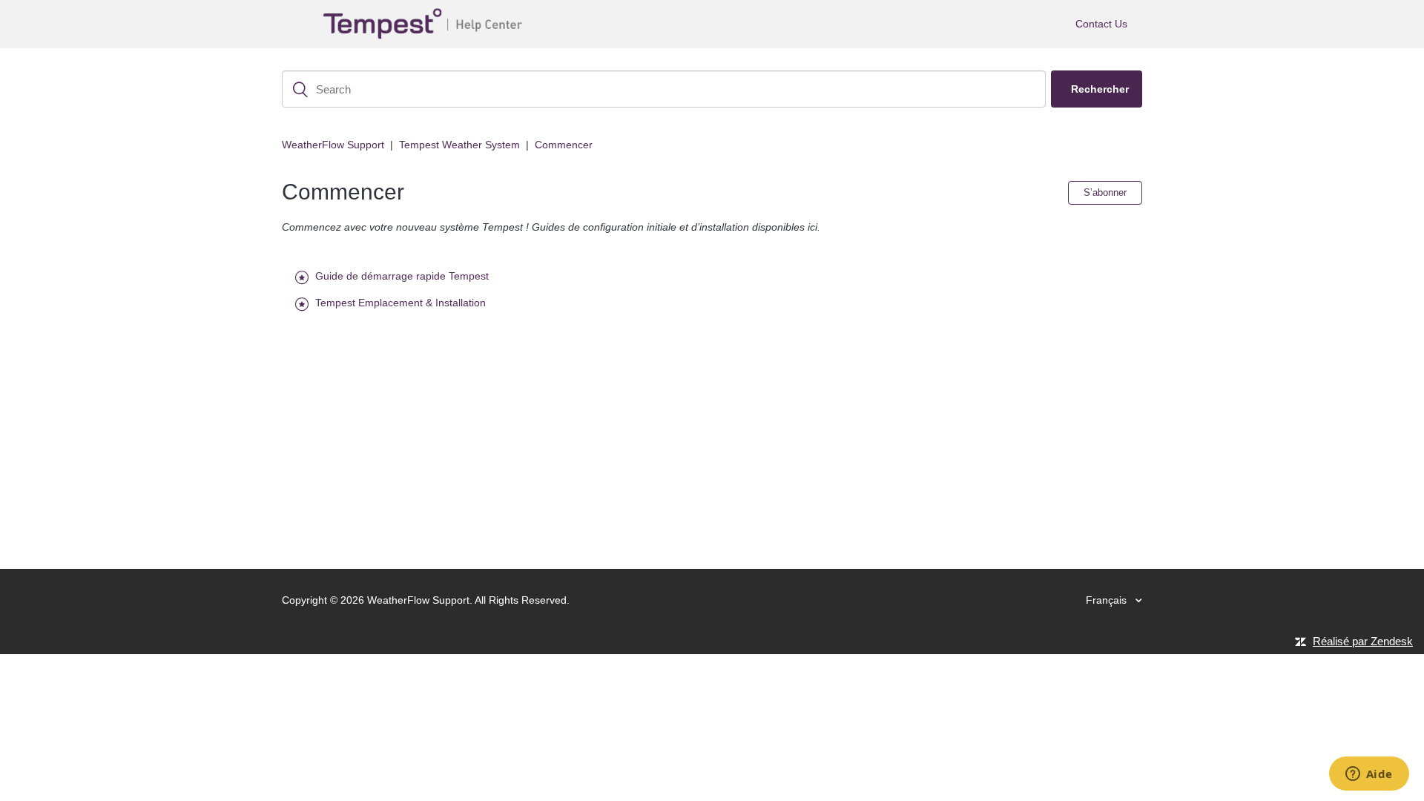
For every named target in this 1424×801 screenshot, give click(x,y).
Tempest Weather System (459, 145)
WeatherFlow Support (333, 145)
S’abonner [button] (1105, 192)
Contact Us (1101, 24)
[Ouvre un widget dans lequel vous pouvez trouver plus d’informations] (1368, 775)
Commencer (564, 145)
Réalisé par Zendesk (1363, 641)
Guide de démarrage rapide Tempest (402, 276)
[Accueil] (426, 24)
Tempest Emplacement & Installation (400, 303)
